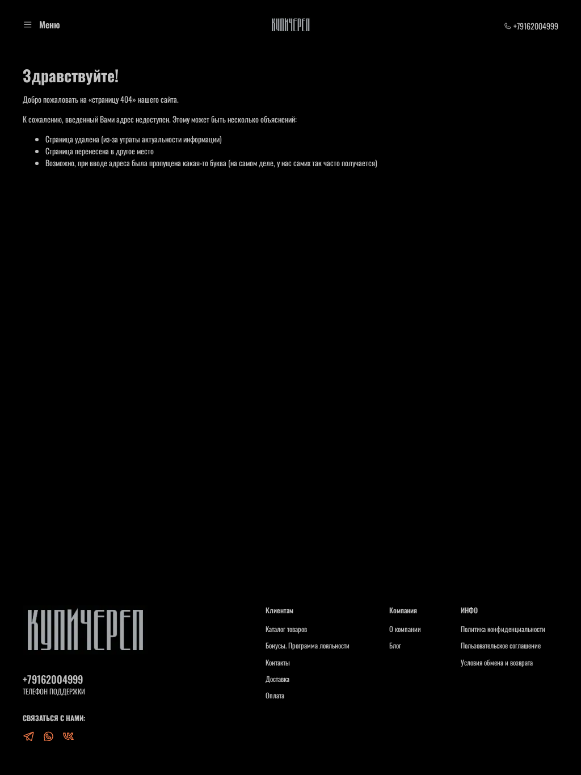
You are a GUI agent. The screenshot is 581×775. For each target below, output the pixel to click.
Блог (395, 646)
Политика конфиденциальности (503, 629)
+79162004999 (535, 26)
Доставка (277, 679)
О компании (405, 629)
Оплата (275, 695)
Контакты (278, 663)
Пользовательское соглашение (501, 646)
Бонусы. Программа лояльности (308, 646)
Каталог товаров (286, 629)
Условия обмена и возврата (497, 663)
